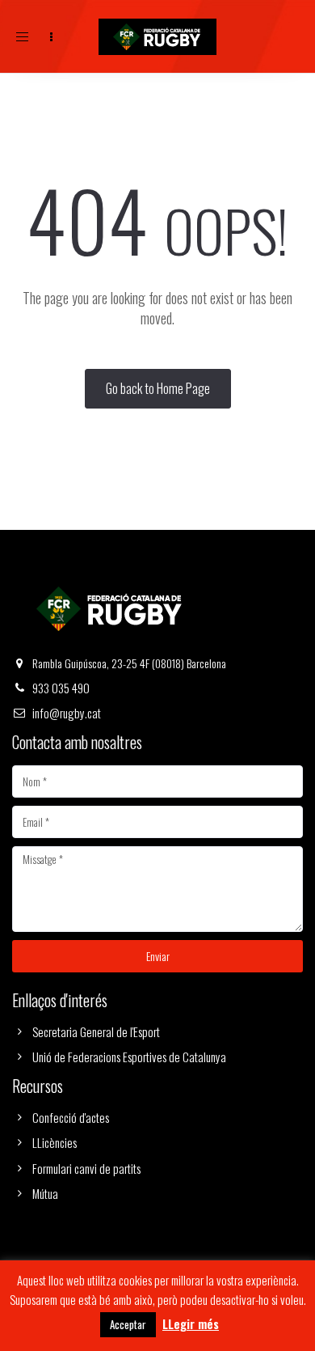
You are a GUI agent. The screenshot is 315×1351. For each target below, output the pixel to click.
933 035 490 (61, 688)
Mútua (45, 1193)
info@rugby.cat (66, 713)
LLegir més (190, 1323)
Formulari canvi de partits (86, 1168)
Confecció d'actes (70, 1117)
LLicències (54, 1142)
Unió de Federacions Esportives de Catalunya (129, 1056)
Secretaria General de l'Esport (96, 1031)
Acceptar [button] (128, 1324)
